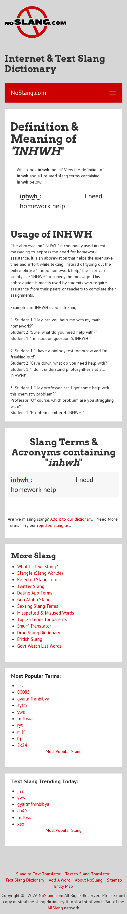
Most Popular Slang (64, 751)
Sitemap (114, 880)
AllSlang (55, 908)
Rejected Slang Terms (39, 579)
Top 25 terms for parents (42, 619)
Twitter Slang (30, 586)
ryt (20, 725)
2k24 (22, 745)
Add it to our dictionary (71, 519)
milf (21, 732)
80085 (23, 692)
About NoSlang (89, 880)
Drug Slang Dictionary (38, 633)
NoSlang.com (51, 895)
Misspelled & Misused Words (45, 613)
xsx (20, 824)
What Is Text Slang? (37, 566)
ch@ (22, 811)
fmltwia (25, 718)
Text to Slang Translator (87, 874)
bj (19, 738)
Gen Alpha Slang (34, 600)
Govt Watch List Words (39, 646)
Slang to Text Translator (38, 874)
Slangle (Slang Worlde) (40, 573)
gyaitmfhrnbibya (33, 699)
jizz (20, 685)
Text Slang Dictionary (24, 880)
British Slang (29, 639)
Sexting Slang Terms (37, 606)
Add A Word (60, 880)
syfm (22, 705)
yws (21, 712)
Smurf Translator (34, 626)
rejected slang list (53, 525)
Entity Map (63, 886)
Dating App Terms (34, 593)
